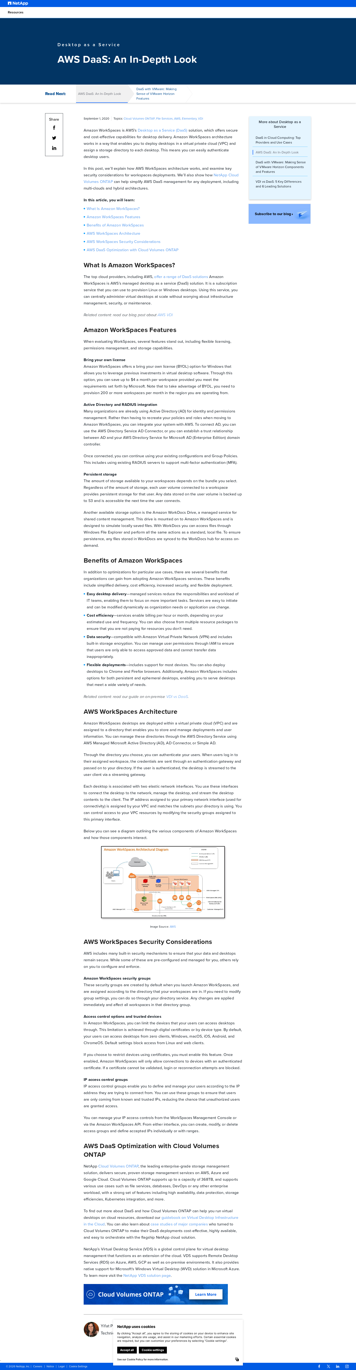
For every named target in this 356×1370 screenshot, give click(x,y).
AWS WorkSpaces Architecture (114, 233)
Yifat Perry (110, 1326)
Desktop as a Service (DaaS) (162, 130)
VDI (200, 118)
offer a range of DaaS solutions (181, 277)
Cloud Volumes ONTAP (118, 1166)
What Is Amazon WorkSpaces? (113, 209)
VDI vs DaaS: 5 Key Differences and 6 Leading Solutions (278, 184)
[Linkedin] (338, 1366)
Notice (50, 1366)
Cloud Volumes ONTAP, (140, 118)
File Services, (165, 118)
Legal (61, 1366)
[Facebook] (319, 1366)
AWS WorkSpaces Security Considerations (123, 242)
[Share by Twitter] (54, 138)
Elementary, (190, 118)
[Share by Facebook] (54, 128)
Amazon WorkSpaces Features (113, 217)
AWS (173, 927)
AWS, (178, 118)
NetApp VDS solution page (147, 1275)
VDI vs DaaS (177, 697)
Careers (37, 1366)
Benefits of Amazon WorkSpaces (115, 225)
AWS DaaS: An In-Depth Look (277, 152)
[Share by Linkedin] (54, 148)
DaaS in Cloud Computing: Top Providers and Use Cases (278, 140)
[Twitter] (328, 1366)
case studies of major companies (179, 1224)
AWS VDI (165, 315)
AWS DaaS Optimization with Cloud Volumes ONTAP (133, 250)
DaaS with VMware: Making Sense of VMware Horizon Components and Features (281, 167)
